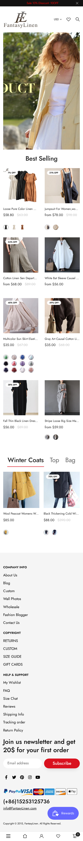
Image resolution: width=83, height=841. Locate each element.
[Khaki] (55, 437)
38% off (12, 384)
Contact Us (11, 622)
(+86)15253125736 (26, 802)
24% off (12, 242)
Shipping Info (13, 714)
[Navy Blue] (6, 370)
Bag (70, 460)
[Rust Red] (14, 370)
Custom (9, 591)
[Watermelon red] (14, 363)
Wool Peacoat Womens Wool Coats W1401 (30, 514)
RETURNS (10, 640)
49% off (54, 302)
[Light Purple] (22, 363)
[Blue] (47, 227)
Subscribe (62, 763)
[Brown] (22, 227)
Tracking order (14, 722)
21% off (53, 172)
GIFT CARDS (13, 664)
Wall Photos (12, 599)
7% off (12, 172)
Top (54, 460)
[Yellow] (6, 532)
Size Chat (10, 698)
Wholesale (11, 607)
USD (56, 19)
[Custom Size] (64, 437)
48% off (12, 302)
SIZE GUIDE (12, 656)
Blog (6, 583)
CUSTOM (10, 648)
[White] (22, 370)
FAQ (6, 690)
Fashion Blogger (15, 614)
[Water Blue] (31, 357)
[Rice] (55, 227)
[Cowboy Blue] (22, 357)
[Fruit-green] (6, 357)
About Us (10, 575)
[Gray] (47, 437)
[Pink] (31, 370)
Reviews (9, 706)
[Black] (6, 227)
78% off (52, 476)
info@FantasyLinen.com (20, 808)
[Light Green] (31, 363)
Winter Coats (26, 460)
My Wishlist (12, 682)
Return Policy (13, 730)
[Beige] (14, 227)
